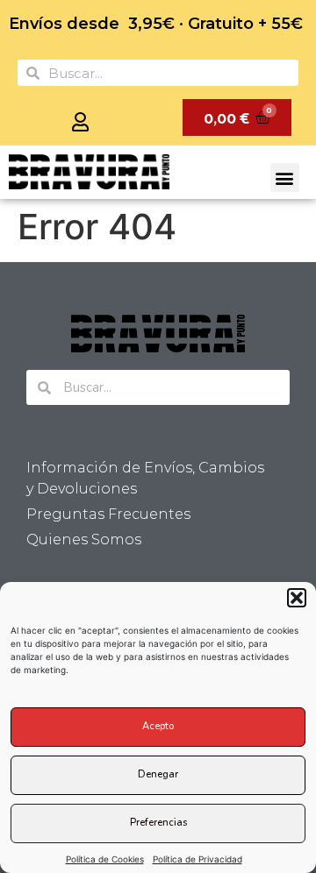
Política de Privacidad (197, 859)
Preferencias (158, 822)
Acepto (158, 726)
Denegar (158, 774)
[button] (296, 598)
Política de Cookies (105, 859)
